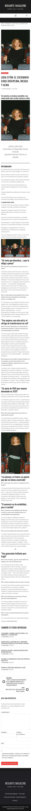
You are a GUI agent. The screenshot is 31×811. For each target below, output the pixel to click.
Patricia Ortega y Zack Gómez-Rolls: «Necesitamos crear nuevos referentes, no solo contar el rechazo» (15, 642)
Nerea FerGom (7, 88)
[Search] (26, 15)
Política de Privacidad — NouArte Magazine (15, 797)
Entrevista (10, 621)
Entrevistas (5, 73)
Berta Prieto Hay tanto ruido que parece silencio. (15, 689)
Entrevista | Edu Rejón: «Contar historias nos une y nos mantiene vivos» (14, 651)
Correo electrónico (20, 734)
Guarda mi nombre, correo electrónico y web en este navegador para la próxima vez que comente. (16, 756)
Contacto (14, 800)
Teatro (15, 621)
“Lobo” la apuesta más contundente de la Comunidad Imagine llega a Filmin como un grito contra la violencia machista (16, 681)
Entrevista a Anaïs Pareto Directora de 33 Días (13, 667)
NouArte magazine (15, 5)
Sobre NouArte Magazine (11, 793)
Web (2, 743)
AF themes (21, 808)
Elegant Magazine (11, 808)
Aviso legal (22, 793)
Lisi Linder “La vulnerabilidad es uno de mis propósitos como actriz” (15, 659)
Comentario (5, 712)
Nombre (4, 732)
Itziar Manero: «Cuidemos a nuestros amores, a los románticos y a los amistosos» (14, 634)
